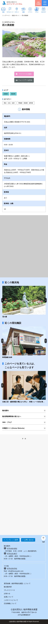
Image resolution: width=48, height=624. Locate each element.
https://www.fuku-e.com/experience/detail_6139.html (24, 387)
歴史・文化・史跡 (9, 103)
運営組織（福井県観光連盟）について (17, 583)
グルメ (37, 12)
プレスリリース (9, 590)
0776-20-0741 (12, 568)
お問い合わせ (29, 540)
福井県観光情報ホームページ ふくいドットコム (12, 3)
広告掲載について (10, 603)
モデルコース (10, 12)
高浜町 (13, 94)
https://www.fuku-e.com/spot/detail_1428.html (24, 302)
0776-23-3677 (12, 553)
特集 (3, 12)
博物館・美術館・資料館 (25, 103)
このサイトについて (11, 600)
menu (45, 4)
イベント (30, 12)
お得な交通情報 (38, 3)
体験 (23, 12)
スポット (17, 12)
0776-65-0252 (12, 548)
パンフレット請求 (11, 540)
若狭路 (6, 94)
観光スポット (16, 15)
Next (46, 300)
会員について (8, 597)
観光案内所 (8, 587)
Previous (2, 300)
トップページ (6, 15)
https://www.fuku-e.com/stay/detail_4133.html (24, 342)
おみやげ (43, 12)
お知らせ (7, 593)
